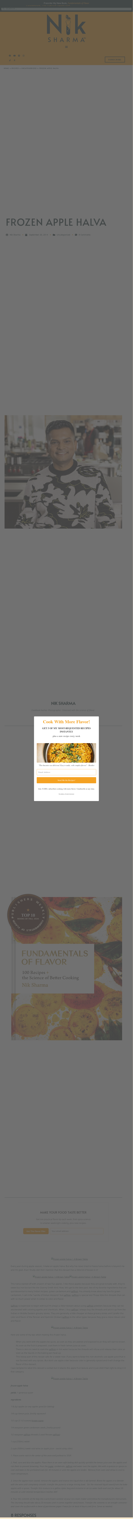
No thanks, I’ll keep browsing (66, 794)
